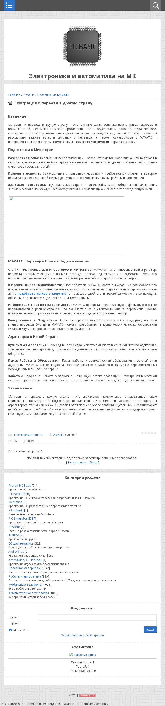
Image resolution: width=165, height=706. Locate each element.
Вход (93, 462)
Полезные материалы (53, 95)
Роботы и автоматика (24, 576)
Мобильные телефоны (25, 584)
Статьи (28, 95)
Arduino (13, 535)
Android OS (16, 551)
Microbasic (15, 510)
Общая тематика (21, 543)
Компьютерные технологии (28, 593)
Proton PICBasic (19, 485)
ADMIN (57, 435)
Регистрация (77, 462)
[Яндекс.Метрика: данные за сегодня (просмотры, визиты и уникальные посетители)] (82, 655)
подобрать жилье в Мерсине (42, 293)
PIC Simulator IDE (20, 518)
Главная (14, 95)
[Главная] (82, 65)
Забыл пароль (71, 635)
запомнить (21, 630)
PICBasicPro (17, 494)
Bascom (14, 527)
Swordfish (15, 502)
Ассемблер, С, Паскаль (25, 560)
